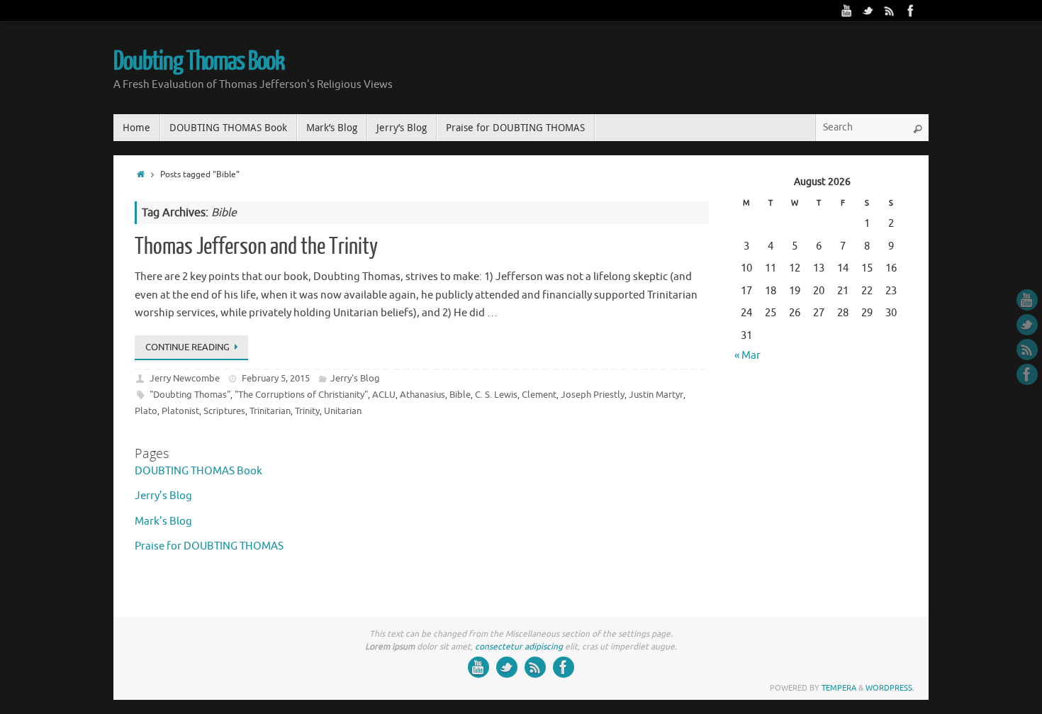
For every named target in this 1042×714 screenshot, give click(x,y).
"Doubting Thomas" (190, 395)
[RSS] (889, 10)
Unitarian (343, 411)
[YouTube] (847, 10)
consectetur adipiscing (519, 646)
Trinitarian (270, 411)
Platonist (180, 411)
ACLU (384, 395)
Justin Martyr (656, 395)
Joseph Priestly (592, 395)
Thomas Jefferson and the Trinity (256, 247)
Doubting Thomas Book (198, 61)
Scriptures (224, 411)
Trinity (307, 411)
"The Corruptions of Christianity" (301, 395)
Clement (539, 395)
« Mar (747, 355)
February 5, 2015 (276, 378)
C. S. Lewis (496, 395)
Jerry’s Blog (163, 496)
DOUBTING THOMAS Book (198, 471)
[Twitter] (868, 10)
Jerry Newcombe (185, 378)
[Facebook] (910, 10)
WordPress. (889, 688)
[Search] (917, 129)
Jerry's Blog (355, 378)
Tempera (839, 688)
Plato (146, 411)
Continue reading (187, 347)
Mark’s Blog (163, 521)
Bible (460, 395)
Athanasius (422, 395)
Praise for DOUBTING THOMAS (209, 546)
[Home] (141, 174)
